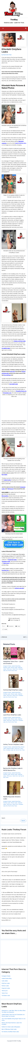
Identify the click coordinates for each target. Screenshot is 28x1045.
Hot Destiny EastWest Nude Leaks (10, 1031)
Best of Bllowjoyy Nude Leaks (9, 1029)
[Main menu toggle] (3, 28)
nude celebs (5, 981)
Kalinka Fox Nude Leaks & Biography (11, 1027)
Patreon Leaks (14, 667)
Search (3, 818)
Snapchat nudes (10, 748)
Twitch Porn (15, 669)
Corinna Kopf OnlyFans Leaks (12, 690)
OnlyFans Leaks (6, 667)
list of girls (4, 474)
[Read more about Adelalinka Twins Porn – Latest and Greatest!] (14, 653)
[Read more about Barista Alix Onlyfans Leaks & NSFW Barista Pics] (14, 760)
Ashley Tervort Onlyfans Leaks (13, 744)
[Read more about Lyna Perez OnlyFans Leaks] (14, 706)
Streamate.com (7, 393)
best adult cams (13, 384)
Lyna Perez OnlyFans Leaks (12, 715)
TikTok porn (10, 488)
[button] (26, 28)
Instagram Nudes (7, 666)
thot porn (12, 371)
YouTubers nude (9, 750)
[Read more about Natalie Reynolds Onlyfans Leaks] (14, 787)
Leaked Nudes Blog (16, 666)
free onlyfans (7, 375)
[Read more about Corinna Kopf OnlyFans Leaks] (14, 681)
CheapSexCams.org (21, 391)
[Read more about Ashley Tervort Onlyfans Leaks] (14, 734)
